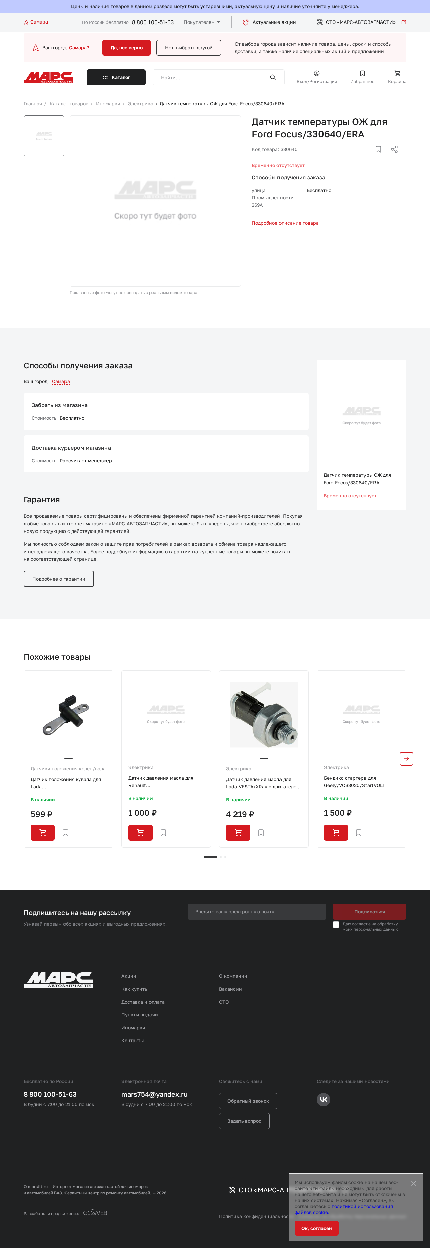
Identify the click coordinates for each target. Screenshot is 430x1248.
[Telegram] (360, 157)
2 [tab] (221, 857)
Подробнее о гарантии (58, 579)
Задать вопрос (244, 1121)
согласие (361, 923)
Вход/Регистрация (317, 81)
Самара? (79, 47)
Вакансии (230, 989)
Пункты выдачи (139, 1014)
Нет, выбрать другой (189, 47)
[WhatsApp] (392, 157)
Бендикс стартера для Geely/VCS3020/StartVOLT (354, 781)
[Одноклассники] (381, 157)
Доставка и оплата (143, 1002)
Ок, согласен (316, 1228)
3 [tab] (225, 857)
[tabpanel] (68, 759)
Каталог (121, 77)
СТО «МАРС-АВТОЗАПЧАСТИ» (361, 22)
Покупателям (199, 22)
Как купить (134, 989)
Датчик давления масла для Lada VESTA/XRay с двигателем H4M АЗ (263, 783)
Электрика (141, 767)
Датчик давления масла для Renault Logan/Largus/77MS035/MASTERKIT (166, 782)
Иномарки (133, 1027)
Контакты (132, 1040)
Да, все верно (127, 47)
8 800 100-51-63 (153, 22)
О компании (233, 976)
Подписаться (369, 911)
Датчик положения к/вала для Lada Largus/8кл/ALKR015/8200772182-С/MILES (68, 783)
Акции (128, 976)
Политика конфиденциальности (256, 1216)
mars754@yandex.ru (154, 1094)
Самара (61, 381)
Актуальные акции (274, 22)
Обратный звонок (248, 1101)
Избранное (362, 81)
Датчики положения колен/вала (68, 768)
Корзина (397, 81)
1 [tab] (210, 857)
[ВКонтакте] (371, 157)
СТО (224, 1002)
